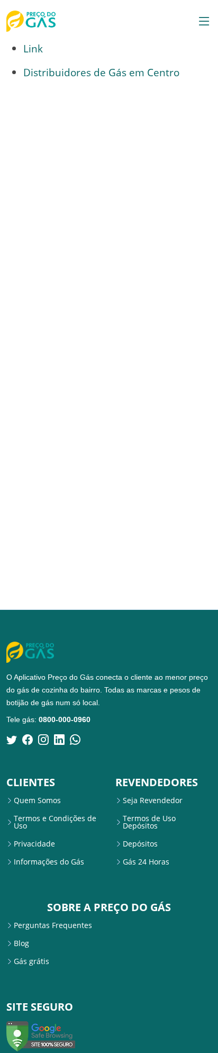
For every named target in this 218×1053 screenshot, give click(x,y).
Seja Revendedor (153, 800)
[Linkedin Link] (59, 739)
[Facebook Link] (27, 739)
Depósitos (140, 844)
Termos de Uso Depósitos (149, 822)
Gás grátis (31, 961)
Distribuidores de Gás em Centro (101, 72)
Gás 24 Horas (146, 862)
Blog (21, 943)
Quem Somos (37, 800)
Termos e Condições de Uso (55, 822)
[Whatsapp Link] (75, 739)
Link (33, 48)
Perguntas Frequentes (53, 925)
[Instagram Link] (43, 739)
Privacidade (34, 844)
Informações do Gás (49, 862)
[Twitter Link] (11, 739)
